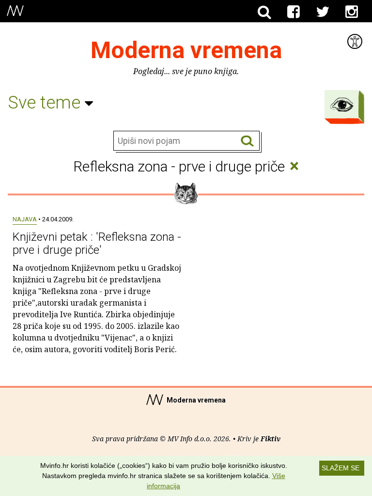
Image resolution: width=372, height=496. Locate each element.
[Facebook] (293, 12)
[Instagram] (351, 12)
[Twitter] (323, 12)
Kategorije (342, 104)
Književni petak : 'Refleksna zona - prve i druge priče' (97, 243)
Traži (247, 141)
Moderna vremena (186, 50)
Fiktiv (270, 438)
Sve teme (46, 103)
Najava (25, 219)
